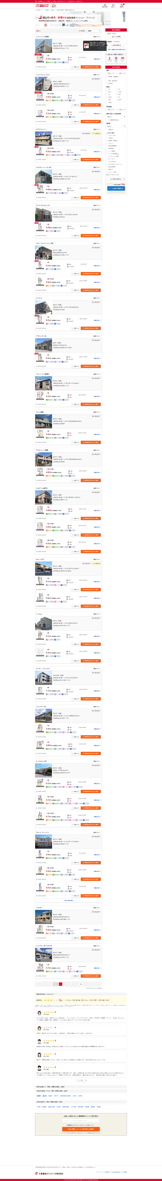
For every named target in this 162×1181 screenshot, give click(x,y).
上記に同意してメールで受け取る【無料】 (81, 1129)
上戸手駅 (73, 1107)
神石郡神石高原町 (65, 1096)
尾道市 (50, 1096)
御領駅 (99, 1107)
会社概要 (124, 1172)
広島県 (47, 10)
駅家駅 (44, 1107)
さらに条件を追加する (115, 179)
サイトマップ (99, 1172)
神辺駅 (87, 1107)
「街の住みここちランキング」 (53, 1005)
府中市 (56, 1096)
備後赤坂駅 (66, 1107)
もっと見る (80, 1080)
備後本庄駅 (51, 1107)
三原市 (74, 1096)
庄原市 (80, 1096)
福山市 (53, 10)
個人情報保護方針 (115, 1172)
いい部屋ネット (39, 10)
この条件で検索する (117, 188)
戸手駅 (39, 1107)
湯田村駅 (80, 1107)
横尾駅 (93, 1107)
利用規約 (107, 1172)
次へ (103, 48)
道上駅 (59, 1107)
